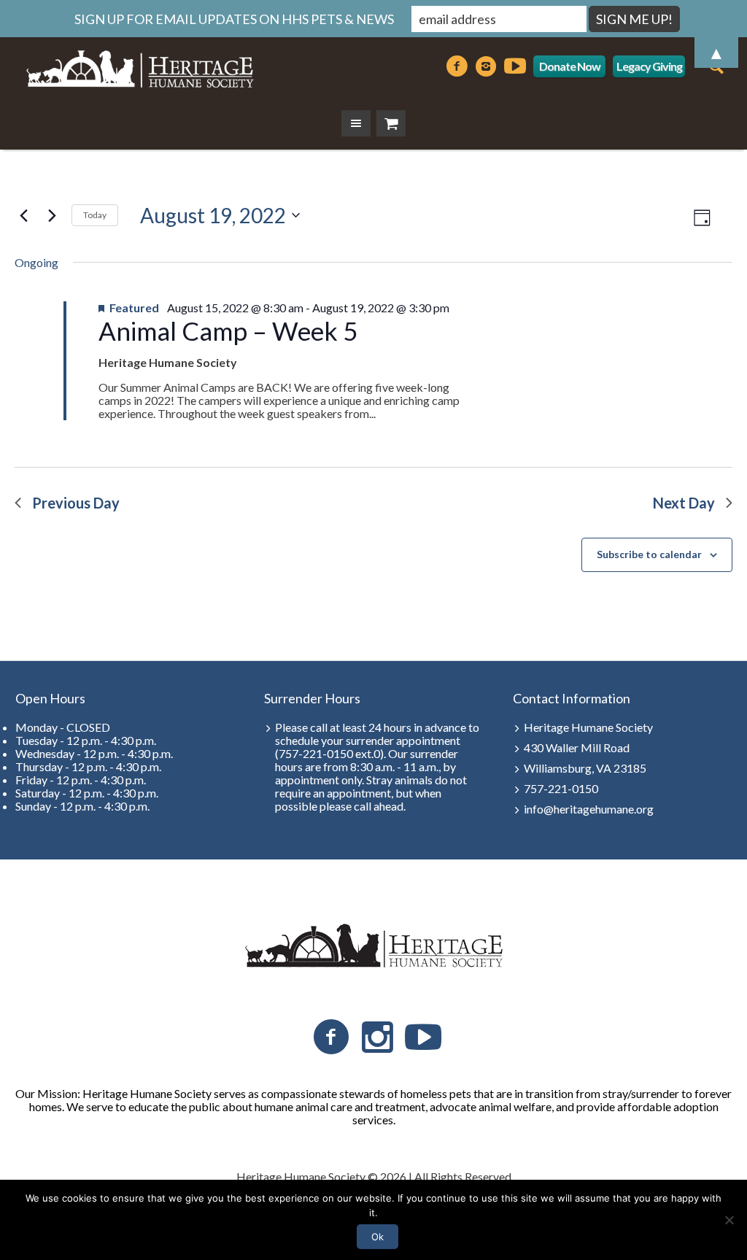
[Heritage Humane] (373, 946)
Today (95, 214)
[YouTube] (423, 1037)
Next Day (684, 502)
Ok (377, 1236)
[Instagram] (377, 1037)
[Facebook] (331, 1037)
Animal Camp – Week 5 (227, 330)
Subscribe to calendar (649, 554)
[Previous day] (23, 215)
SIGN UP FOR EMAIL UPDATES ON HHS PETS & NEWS (234, 19)
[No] (728, 1220)
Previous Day (76, 502)
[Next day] (52, 215)
